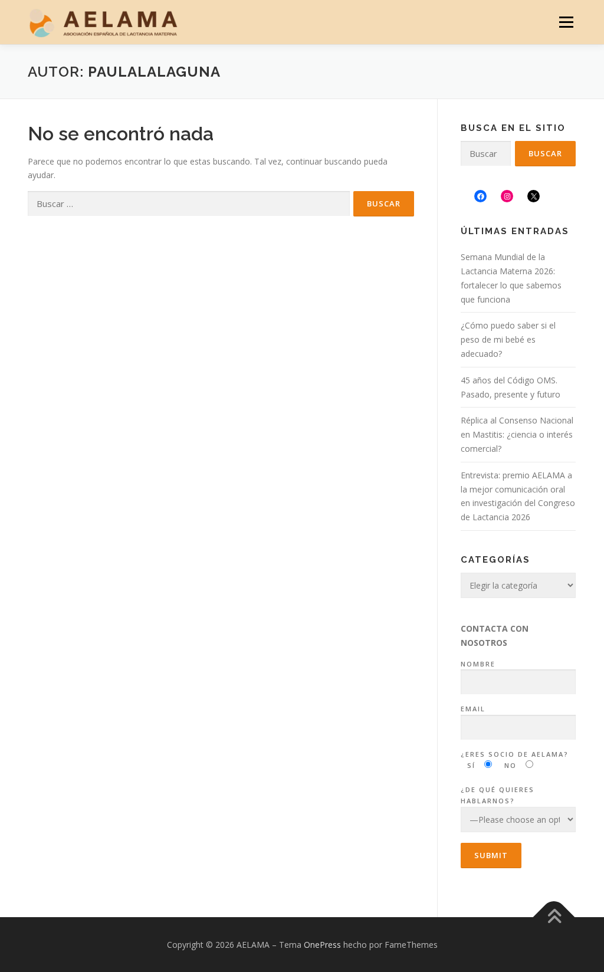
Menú (566, 22)
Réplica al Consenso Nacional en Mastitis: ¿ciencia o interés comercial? (517, 434)
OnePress (322, 944)
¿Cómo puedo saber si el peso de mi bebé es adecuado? (508, 339)
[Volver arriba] (554, 917)
